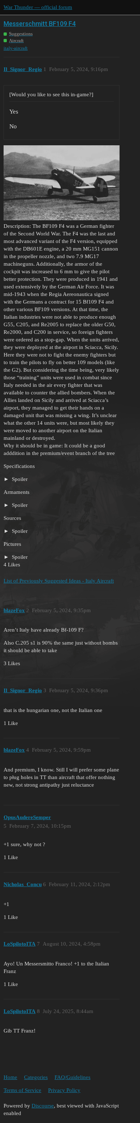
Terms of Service (22, 1090)
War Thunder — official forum (38, 7)
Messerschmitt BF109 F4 (40, 23)
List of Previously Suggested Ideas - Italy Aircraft (59, 581)
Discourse (43, 1106)
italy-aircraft (16, 48)
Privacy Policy (64, 1090)
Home (10, 1077)
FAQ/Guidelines (72, 1077)
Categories (36, 1077)
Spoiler (19, 479)
